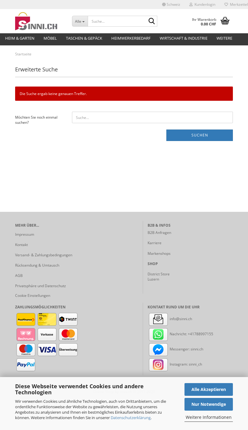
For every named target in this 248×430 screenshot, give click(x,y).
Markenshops (159, 253)
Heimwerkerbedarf (131, 38)
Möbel (50, 38)
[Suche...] (151, 21)
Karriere (155, 242)
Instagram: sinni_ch (185, 364)
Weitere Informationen (209, 417)
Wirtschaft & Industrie (183, 38)
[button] (171, 4)
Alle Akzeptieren (208, 389)
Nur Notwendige (208, 404)
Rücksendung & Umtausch (37, 265)
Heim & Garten (19, 38)
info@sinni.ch (180, 318)
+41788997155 (200, 333)
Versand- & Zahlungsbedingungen (43, 255)
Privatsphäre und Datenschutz (40, 285)
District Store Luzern (159, 276)
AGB (19, 275)
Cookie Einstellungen (32, 295)
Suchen (199, 135)
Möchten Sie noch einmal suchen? (36, 120)
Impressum (24, 234)
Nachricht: (178, 333)
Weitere (224, 38)
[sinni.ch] (39, 21)
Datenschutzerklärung (131, 417)
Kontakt (21, 244)
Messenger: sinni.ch (186, 349)
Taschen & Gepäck (84, 38)
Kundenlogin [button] (204, 4)
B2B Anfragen (159, 232)
